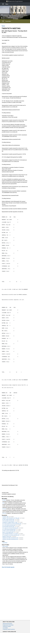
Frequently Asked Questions (9, 629)
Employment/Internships (8, 625)
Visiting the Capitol (7, 626)
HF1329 (4, 508)
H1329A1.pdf (5, 516)
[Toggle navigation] (3, 4)
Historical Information (7, 623)
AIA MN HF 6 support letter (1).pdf (9, 522)
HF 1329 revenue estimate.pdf (9, 529)
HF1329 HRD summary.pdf (8, 526)
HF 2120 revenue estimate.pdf (9, 525)
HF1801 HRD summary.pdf (8, 519)
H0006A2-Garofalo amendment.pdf (10, 539)
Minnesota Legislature (15, 1)
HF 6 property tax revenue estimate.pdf (11, 535)
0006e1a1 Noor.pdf (6, 536)
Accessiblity (5, 627)
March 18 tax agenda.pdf (8, 532)
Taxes (3, 26)
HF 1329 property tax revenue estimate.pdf (11, 523)
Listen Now (4, 542)
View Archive (5, 546)
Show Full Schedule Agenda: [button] (8, 567)
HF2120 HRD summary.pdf (8, 521)
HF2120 (4, 513)
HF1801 (4, 500)
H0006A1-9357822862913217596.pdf (10, 518)
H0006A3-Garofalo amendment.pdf (10, 537)
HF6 (3, 503)
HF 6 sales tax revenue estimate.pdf (10, 528)
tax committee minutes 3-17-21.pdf (10, 533)
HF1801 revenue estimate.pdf (8, 530)
